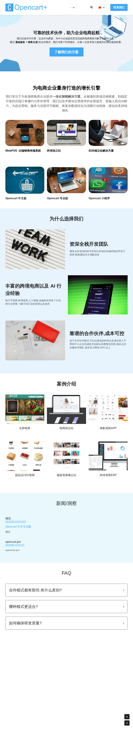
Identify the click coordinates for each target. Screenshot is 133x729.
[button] (66, 590)
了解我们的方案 (66, 52)
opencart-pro (13, 541)
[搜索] (91, 7)
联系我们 (119, 7)
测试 (8, 518)
